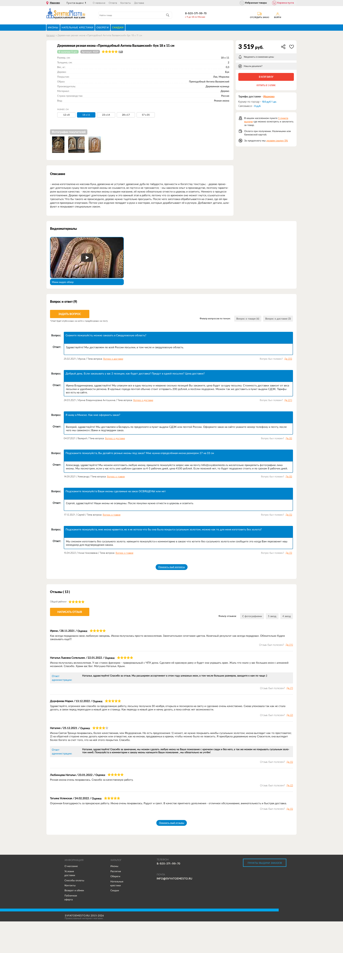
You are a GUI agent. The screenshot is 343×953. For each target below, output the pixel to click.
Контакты (125, 3)
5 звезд (272, 616)
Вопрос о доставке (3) (278, 318)
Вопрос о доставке (113, 358)
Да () (288, 359)
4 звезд (286, 616)
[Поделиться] (283, 46)
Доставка (139, 3)
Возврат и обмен (74, 890)
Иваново (55, 2)
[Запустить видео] (87, 257)
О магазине (99, 3)
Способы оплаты (74, 880)
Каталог (50, 35)
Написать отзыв (69, 611)
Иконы (114, 866)
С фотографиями (252, 616)
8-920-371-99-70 (196, 13)
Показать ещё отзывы (171, 822)
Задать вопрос (69, 313)
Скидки (114, 890)
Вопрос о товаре (116, 476)
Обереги (115, 876)
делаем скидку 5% (277, 140)
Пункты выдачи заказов (265, 862)
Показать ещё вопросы (171, 567)
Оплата (113, 3)
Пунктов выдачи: (76, 2)
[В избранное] (291, 46)
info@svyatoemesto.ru (174, 878)
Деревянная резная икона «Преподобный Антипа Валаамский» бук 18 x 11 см (100, 35)
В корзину (266, 76)
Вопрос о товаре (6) (247, 318)
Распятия (115, 871)
